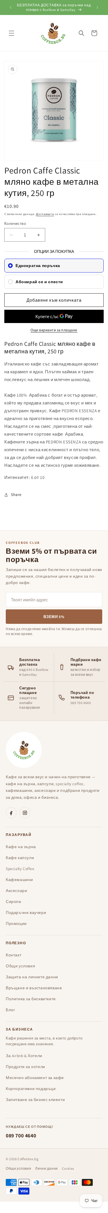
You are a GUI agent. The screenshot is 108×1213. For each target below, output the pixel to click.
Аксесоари (16, 890)
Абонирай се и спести (39, 281)
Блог (10, 1009)
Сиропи (13, 901)
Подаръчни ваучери (26, 912)
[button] (11, 33)
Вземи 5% (53, 616)
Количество (15, 223)
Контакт (13, 955)
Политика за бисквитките (31, 998)
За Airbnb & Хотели (24, 1055)
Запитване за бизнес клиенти (35, 1099)
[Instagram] (24, 812)
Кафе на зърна (21, 846)
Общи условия (20, 965)
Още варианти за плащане (54, 330)
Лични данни (46, 1168)
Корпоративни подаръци (31, 1088)
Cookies (68, 1168)
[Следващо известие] (97, 7)
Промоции (16, 923)
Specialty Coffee (20, 868)
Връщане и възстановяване (34, 987)
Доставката (45, 214)
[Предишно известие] (10, 7)
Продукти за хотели (25, 1066)
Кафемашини (19, 879)
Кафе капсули (20, 857)
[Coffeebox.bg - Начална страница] (24, 750)
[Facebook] (11, 812)
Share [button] (16, 494)
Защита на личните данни (32, 976)
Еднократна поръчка (38, 265)
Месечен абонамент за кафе (35, 1077)
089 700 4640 (21, 1135)
